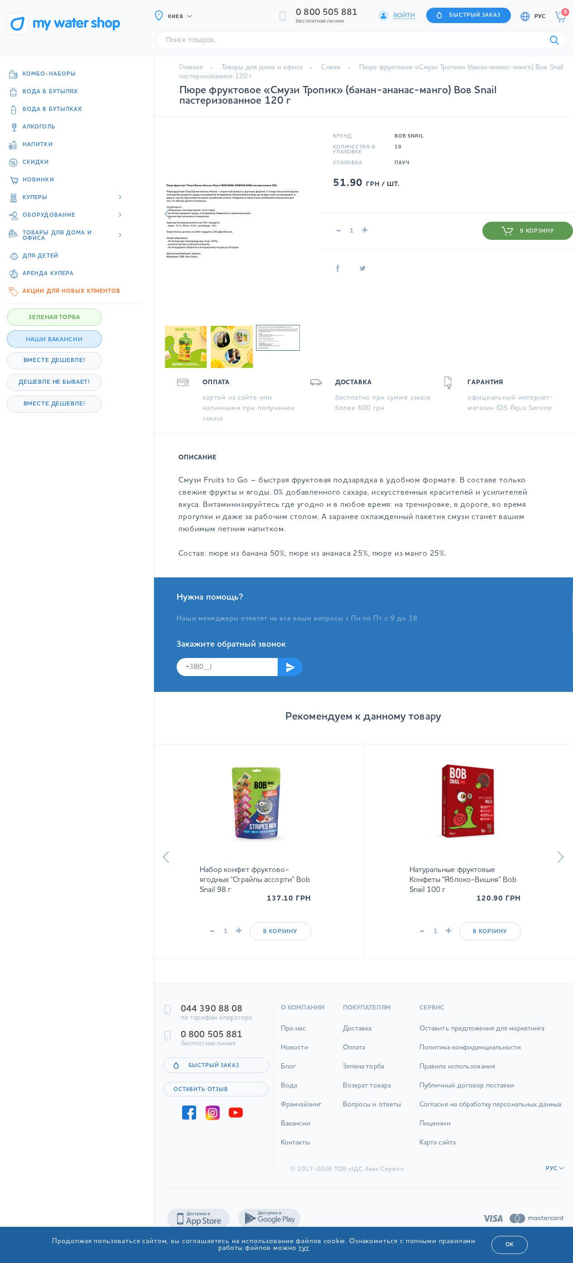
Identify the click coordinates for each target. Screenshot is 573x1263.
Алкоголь (39, 127)
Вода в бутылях (50, 92)
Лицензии (435, 1131)
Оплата (354, 1055)
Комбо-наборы (49, 74)
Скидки (36, 162)
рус (539, 16)
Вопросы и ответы (372, 1112)
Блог (288, 1074)
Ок (510, 1245)
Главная (191, 67)
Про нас (293, 1036)
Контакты (295, 1150)
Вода (289, 1093)
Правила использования (457, 1074)
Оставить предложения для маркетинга (482, 1036)
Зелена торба (363, 1074)
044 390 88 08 (211, 1016)
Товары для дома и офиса (262, 67)
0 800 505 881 (326, 12)
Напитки (38, 145)
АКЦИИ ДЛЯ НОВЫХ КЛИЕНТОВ (71, 291)
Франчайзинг (301, 1112)
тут (304, 1248)
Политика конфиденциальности (470, 1055)
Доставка (357, 1036)
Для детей (40, 256)
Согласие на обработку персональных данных (490, 1112)
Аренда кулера (48, 273)
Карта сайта (437, 1150)
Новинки (38, 180)
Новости (294, 1055)
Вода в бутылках (52, 109)
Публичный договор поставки (467, 1093)
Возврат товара (367, 1093)
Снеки (331, 67)
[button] (167, 214)
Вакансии (295, 1131)
